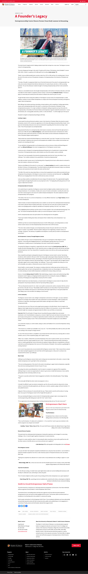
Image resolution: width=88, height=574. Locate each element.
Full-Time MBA (10, 556)
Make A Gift (84, 1)
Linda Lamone (25, 511)
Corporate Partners (48, 554)
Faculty (41, 4)
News (52, 4)
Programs (25, 4)
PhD (9, 565)
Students (31, 4)
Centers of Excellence (30, 560)
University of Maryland (8, 1)
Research (47, 4)
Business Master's (11, 561)
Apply (72, 4)
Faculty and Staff (48, 556)
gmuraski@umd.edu (22, 531)
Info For (57, 4)
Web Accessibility (17, 572)
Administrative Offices (31, 558)
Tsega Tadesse (53, 511)
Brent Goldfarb (44, 511)
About (19, 4)
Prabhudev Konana (62, 511)
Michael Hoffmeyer (34, 511)
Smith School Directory (31, 563)
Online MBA (10, 560)
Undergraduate (11, 554)
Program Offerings (30, 561)
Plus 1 (9, 563)
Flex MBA (9, 558)
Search (66, 4)
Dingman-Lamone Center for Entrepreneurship (38, 514)
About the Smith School (31, 554)
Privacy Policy (9, 572)
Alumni (36, 4)
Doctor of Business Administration (14, 567)
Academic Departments (31, 556)
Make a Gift (76, 545)
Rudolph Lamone (22, 514)
